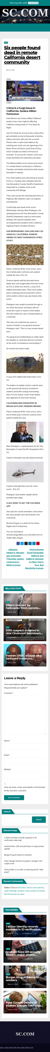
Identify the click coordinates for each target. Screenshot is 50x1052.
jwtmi (18, 1047)
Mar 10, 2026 (13, 959)
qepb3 (23, 1047)
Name (7, 741)
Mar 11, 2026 (13, 933)
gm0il (14, 1047)
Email (7, 755)
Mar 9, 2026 (12, 1009)
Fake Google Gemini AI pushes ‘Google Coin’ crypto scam (25, 1005)
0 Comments (27, 933)
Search (7, 811)
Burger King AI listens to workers (18, 855)
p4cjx (2, 1047)
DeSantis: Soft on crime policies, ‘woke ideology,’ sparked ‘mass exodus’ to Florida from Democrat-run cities (24, 891)
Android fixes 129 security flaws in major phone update (23, 954)
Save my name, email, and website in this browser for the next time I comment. (24, 789)
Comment (8, 693)
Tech (8, 923)
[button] (36, 27)
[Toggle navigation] (45, 27)
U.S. (6, 42)
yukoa (6, 1047)
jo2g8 (10, 1047)
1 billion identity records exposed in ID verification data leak (23, 929)
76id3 (27, 1047)
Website (7, 769)
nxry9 (31, 1047)
